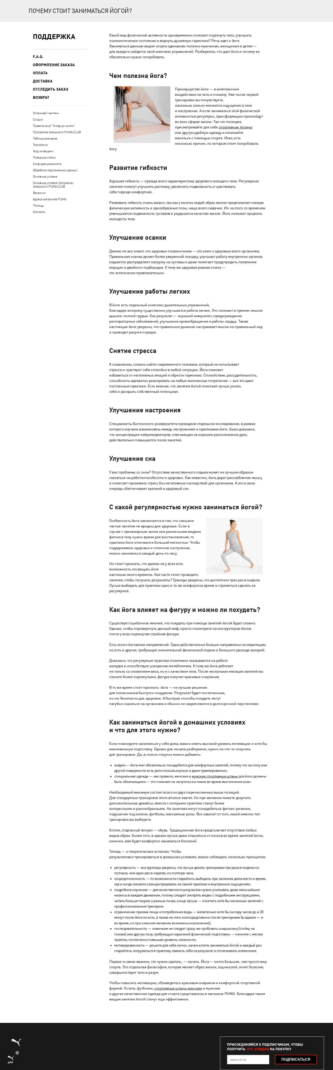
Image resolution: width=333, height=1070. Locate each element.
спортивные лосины (235, 127)
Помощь (38, 205)
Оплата (40, 73)
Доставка (43, 81)
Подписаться (295, 1059)
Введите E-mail (238, 1059)
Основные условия (45, 176)
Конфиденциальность (47, 164)
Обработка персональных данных (55, 170)
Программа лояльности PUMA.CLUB (57, 132)
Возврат (41, 97)
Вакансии (39, 193)
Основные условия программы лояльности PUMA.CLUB (53, 184)
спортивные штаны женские (178, 988)
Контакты (39, 212)
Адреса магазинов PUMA (49, 199)
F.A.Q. (38, 56)
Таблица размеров (45, 138)
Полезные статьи (44, 157)
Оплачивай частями (46, 113)
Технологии (40, 145)
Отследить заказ (50, 89)
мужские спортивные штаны (215, 776)
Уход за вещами (43, 151)
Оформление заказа (54, 65)
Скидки (38, 119)
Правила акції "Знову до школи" (54, 126)
